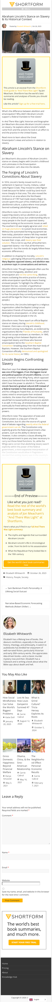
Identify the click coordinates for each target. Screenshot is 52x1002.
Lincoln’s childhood (35, 323)
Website (6, 880)
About (5, 972)
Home (5, 963)
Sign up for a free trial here (32, 103)
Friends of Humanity (32, 331)
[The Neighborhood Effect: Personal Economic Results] (38, 740)
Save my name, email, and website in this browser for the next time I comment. (25, 893)
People (17, 577)
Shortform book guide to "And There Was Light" (25, 89)
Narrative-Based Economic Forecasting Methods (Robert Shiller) (23, 605)
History (9, 577)
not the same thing (28, 274)
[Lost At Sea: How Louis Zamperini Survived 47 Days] (24, 681)
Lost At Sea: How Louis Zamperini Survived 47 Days (23, 704)
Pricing (5, 968)
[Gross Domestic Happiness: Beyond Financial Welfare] (9, 740)
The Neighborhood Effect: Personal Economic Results (37, 764)
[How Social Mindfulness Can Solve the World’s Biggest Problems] (9, 681)
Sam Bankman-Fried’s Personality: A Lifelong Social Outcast (23, 590)
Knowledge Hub (9, 977)
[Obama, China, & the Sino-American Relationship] (24, 740)
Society (25, 577)
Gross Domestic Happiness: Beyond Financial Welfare (9, 764)
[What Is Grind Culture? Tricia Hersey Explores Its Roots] (38, 681)
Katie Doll (10, 717)
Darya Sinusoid (7, 777)
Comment (7, 815)
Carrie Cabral (21, 715)
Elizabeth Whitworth (24, 26)
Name (5, 852)
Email (5, 867)
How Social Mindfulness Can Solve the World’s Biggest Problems (9, 705)
